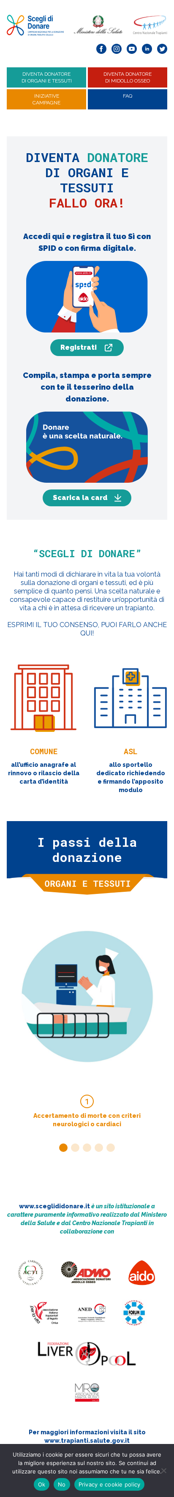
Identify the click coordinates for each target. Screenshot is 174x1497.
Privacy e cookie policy (110, 1484)
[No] (163, 1470)
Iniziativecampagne (46, 99)
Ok (42, 1484)
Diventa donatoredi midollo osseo (127, 77)
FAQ (127, 96)
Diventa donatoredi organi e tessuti (47, 77)
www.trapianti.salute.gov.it (87, 1440)
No (62, 1484)
